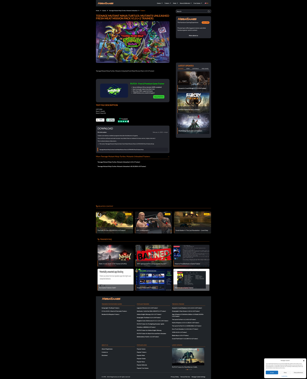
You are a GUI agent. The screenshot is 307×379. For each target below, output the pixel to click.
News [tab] (188, 68)
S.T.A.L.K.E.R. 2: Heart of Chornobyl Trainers (114, 311)
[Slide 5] (191, 369)
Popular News (141, 361)
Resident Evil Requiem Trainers (110, 314)
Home (97, 10)
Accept (272, 372)
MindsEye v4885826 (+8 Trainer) (146, 327)
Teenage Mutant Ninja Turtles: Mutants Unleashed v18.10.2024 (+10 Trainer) (122, 166)
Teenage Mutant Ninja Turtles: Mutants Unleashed (123, 10)
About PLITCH (158, 97)
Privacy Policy (175, 376)
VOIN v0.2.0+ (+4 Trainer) (179, 332)
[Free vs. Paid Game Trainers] (154, 279)
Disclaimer (105, 355)
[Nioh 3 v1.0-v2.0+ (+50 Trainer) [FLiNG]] (116, 255)
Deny (285, 372)
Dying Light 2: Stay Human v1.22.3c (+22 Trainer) (186, 311)
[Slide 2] (187, 369)
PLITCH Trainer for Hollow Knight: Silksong (149, 330)
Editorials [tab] (196, 68)
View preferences (298, 372)
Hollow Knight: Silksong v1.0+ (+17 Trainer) (149, 314)
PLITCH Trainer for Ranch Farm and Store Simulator (151, 333)
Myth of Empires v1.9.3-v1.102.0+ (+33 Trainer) (185, 322)
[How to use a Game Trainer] (191, 279)
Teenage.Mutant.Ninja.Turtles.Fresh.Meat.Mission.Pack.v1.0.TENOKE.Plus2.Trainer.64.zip (121, 149)
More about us (193, 35)
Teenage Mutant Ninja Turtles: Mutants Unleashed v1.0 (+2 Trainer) (119, 162)
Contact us (105, 352)
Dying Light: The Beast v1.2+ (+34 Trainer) (149, 317)
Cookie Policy (284, 376)
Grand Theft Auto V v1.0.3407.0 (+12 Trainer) (185, 338)
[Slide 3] (188, 369)
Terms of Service (185, 376)
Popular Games (141, 349)
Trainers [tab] (180, 68)
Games (104, 10)
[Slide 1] (186, 369)
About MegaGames (107, 349)
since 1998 (206, 22)
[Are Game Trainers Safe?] (116, 279)
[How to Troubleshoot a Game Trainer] (191, 255)
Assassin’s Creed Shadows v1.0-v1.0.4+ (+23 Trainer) (187, 308)
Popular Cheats (141, 358)
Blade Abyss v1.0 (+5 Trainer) (180, 335)
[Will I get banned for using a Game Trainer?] (154, 255)
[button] (304, 360)
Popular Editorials (142, 365)
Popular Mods (141, 355)
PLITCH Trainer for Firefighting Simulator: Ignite (150, 324)
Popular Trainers (141, 352)
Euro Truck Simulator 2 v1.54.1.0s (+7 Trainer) (185, 329)
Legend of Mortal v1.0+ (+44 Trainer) (147, 308)
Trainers (142, 10)
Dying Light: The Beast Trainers (110, 308)
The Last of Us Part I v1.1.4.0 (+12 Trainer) (184, 319)
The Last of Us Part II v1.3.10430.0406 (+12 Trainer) (186, 326)
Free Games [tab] (205, 68)
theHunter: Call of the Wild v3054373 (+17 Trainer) (151, 311)
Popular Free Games (142, 368)
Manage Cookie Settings (198, 376)
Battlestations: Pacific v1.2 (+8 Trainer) (148, 336)
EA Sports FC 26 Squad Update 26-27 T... (184, 367)
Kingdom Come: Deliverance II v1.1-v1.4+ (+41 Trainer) (152, 320)
